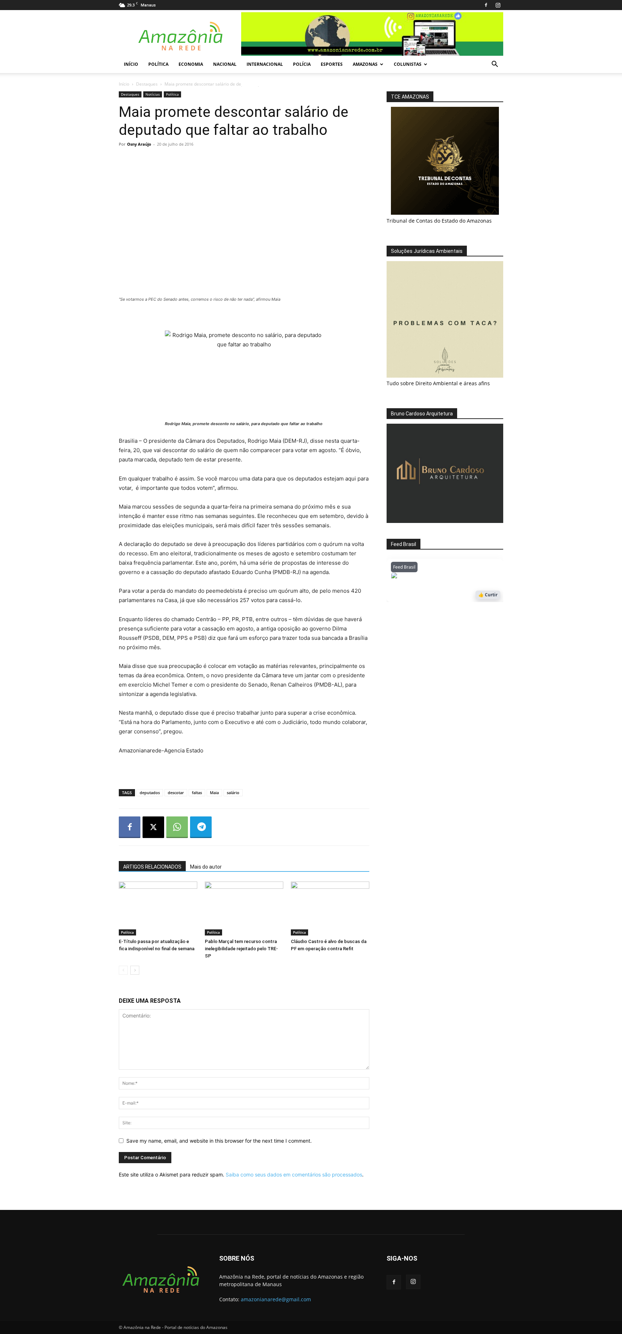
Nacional (224, 64)
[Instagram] (497, 5)
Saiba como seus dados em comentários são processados (294, 1174)
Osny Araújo (139, 144)
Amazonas (365, 64)
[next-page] (134, 970)
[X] (153, 827)
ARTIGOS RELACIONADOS (152, 867)
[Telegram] (201, 827)
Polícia (302, 64)
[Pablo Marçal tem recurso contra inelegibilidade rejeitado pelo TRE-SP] (244, 908)
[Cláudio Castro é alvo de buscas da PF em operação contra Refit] (330, 908)
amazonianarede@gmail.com (276, 1299)
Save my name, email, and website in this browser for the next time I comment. (219, 1141)
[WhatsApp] (177, 827)
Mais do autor (206, 867)
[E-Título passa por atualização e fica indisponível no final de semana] (158, 908)
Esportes (332, 64)
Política (158, 64)
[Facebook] (486, 5)
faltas (197, 792)
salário (233, 792)
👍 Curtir (487, 595)
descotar (176, 792)
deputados (150, 792)
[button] (494, 65)
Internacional (265, 64)
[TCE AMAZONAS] (445, 161)
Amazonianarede (432, 577)
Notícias (152, 94)
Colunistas (408, 64)
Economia (191, 64)
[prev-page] (123, 970)
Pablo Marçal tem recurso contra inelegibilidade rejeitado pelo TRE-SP (241, 949)
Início (131, 64)
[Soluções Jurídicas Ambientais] (445, 375)
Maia (214, 792)
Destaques (147, 84)
